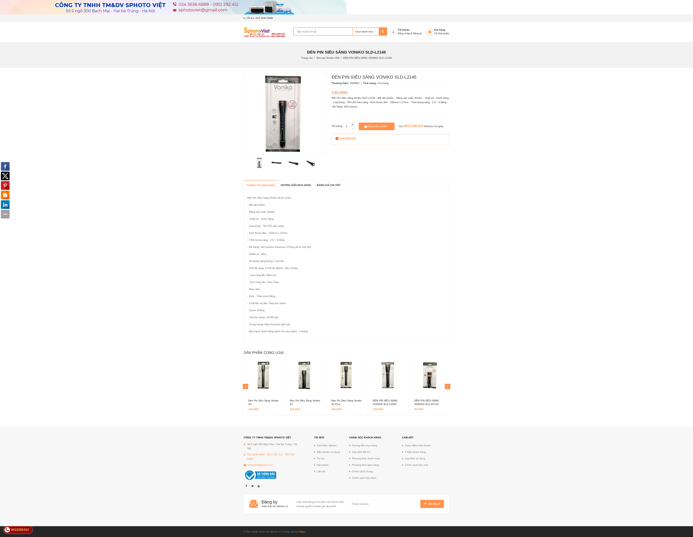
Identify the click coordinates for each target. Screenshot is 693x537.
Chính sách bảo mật (416, 464)
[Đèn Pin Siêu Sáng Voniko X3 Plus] (346, 375)
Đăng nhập (404, 33)
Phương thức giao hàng (365, 464)
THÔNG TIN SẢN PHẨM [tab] (261, 185)
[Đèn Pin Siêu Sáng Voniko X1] (305, 375)
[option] (259, 163)
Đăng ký (417, 33)
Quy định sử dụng (415, 458)
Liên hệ (321, 471)
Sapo (302, 531)
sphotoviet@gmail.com (260, 464)
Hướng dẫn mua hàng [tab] (296, 185)
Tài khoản (404, 29)
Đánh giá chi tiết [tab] (329, 185)
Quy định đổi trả (361, 451)
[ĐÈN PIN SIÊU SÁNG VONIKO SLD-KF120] (429, 375)
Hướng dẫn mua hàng (364, 445)
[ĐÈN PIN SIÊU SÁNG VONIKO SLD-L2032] (388, 375)
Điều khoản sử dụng (328, 451)
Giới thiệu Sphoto (327, 445)
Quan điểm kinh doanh (418, 445)
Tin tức (320, 458)
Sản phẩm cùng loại (264, 353)
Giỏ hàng (439, 29)
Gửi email (434, 503)
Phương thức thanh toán (366, 458)
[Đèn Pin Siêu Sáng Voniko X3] (263, 375)
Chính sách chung (362, 471)
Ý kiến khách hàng (415, 451)
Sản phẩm (322, 464)
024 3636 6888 (264, 18)
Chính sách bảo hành (364, 477)
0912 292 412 (413, 126)
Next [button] (447, 386)
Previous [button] (245, 386)
